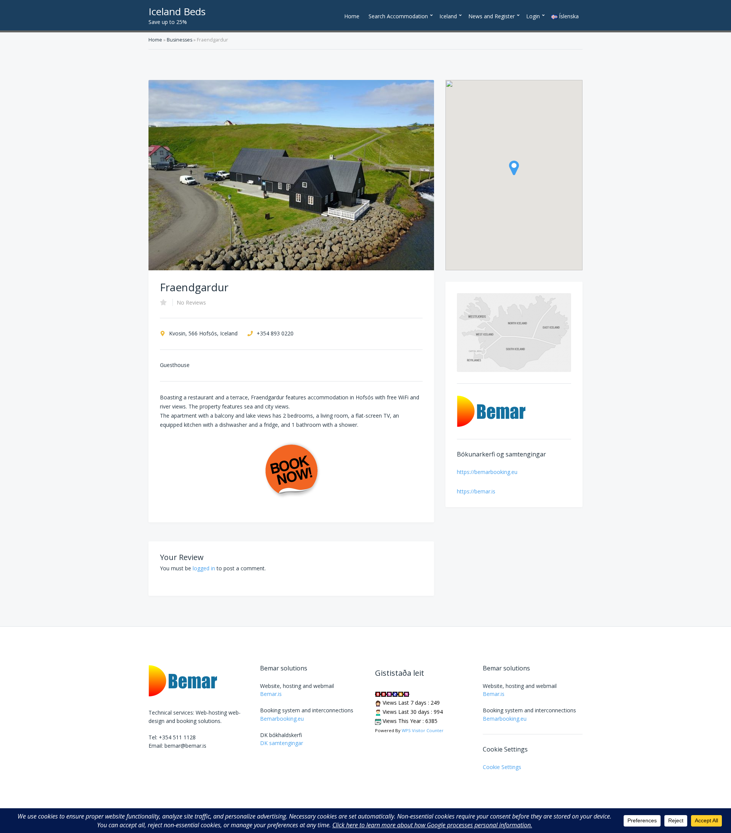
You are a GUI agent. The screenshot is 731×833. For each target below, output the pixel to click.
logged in (204, 568)
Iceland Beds (177, 11)
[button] (514, 168)
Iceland (448, 16)
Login (533, 16)
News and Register (491, 16)
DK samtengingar (281, 743)
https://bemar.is (476, 491)
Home (351, 16)
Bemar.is (271, 693)
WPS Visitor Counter (423, 730)
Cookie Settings (502, 767)
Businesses (179, 40)
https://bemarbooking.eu (487, 472)
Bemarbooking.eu (282, 718)
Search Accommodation (398, 16)
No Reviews (191, 302)
